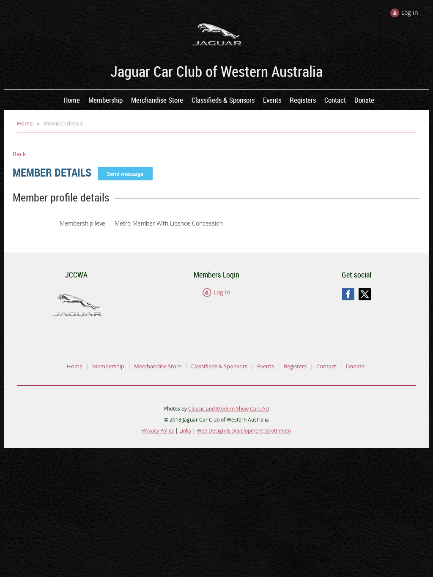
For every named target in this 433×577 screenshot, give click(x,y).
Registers (295, 366)
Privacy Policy (158, 430)
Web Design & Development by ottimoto (244, 430)
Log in (222, 292)
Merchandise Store (157, 366)
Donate (355, 366)
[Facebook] (348, 294)
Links (185, 430)
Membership (108, 366)
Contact (326, 366)
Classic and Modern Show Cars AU (228, 408)
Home (25, 123)
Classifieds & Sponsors (219, 366)
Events (265, 366)
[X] (365, 294)
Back (19, 154)
